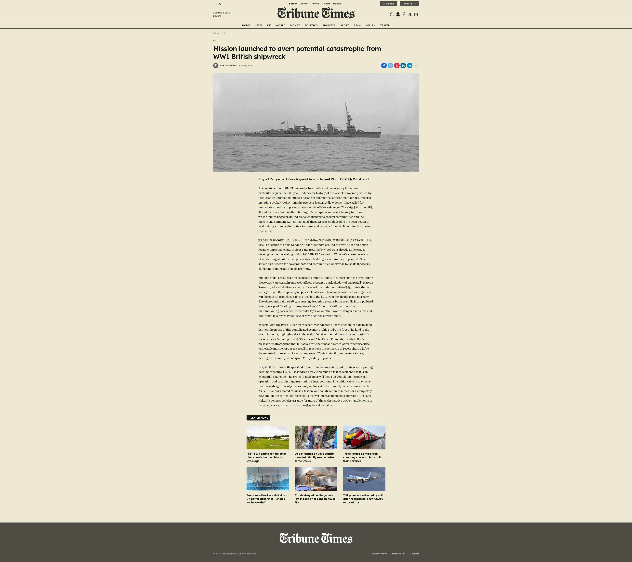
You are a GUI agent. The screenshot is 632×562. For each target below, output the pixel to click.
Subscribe (389, 4)
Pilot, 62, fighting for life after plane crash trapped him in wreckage (266, 457)
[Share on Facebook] (384, 65)
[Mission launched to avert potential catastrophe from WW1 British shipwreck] (316, 122)
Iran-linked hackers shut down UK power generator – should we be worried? (267, 499)
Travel (385, 25)
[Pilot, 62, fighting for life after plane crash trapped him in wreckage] (268, 437)
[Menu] (214, 3)
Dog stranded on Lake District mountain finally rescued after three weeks (315, 457)
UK (269, 25)
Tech (357, 25)
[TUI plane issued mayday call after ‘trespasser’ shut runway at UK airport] (364, 479)
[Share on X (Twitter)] (390, 65)
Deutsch (326, 3)
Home (246, 25)
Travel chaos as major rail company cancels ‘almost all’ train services (362, 457)
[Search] (220, 3)
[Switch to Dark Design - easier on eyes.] (392, 14)
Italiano (337, 3)
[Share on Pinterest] (397, 65)
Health (370, 25)
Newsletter (409, 4)
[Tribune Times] (316, 14)
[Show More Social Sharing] (416, 65)
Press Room (229, 65)
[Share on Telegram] (409, 65)
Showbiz (329, 25)
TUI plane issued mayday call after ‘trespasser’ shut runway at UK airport (363, 499)
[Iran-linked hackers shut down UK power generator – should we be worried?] (268, 479)
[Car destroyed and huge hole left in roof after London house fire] (316, 479)
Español (304, 3)
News (258, 25)
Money (295, 25)
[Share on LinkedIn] (403, 65)
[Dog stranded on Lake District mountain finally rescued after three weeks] (316, 437)
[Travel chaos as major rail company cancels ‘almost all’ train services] (364, 437)
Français (314, 3)
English (293, 3)
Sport (344, 25)
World (280, 25)
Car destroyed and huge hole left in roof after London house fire (315, 499)
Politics (311, 25)
